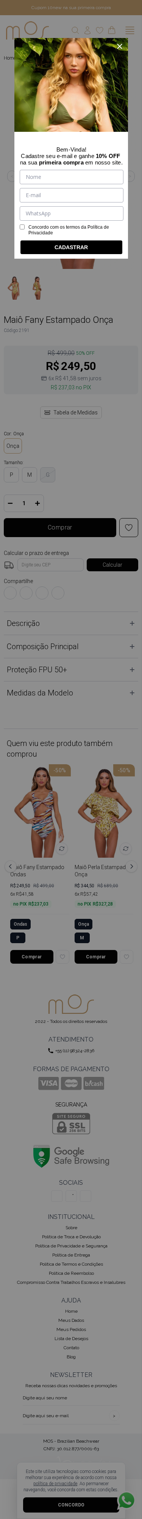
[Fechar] (119, 46)
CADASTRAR (71, 247)
